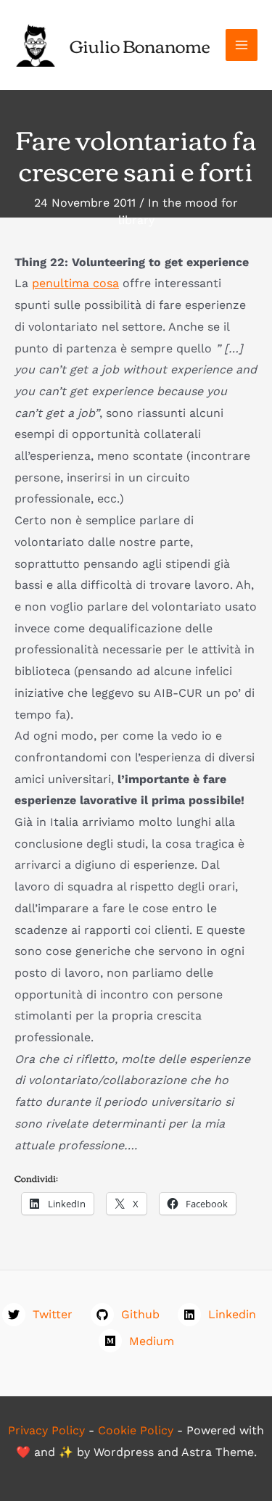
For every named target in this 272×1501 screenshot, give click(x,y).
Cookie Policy (135, 1430)
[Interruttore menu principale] (241, 45)
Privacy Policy (46, 1430)
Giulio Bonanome (140, 45)
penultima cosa (75, 283)
